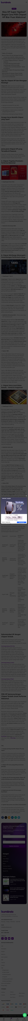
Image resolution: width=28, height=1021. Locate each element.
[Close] (26, 495)
